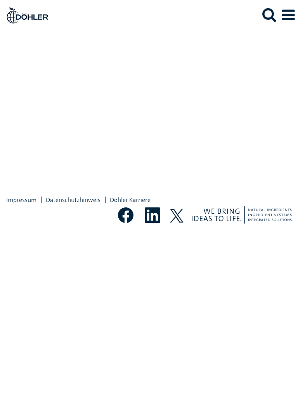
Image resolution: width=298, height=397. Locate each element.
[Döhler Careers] (24, 14)
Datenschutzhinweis (73, 199)
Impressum (21, 199)
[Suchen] (269, 15)
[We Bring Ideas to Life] (241, 214)
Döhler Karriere (130, 199)
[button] (288, 15)
